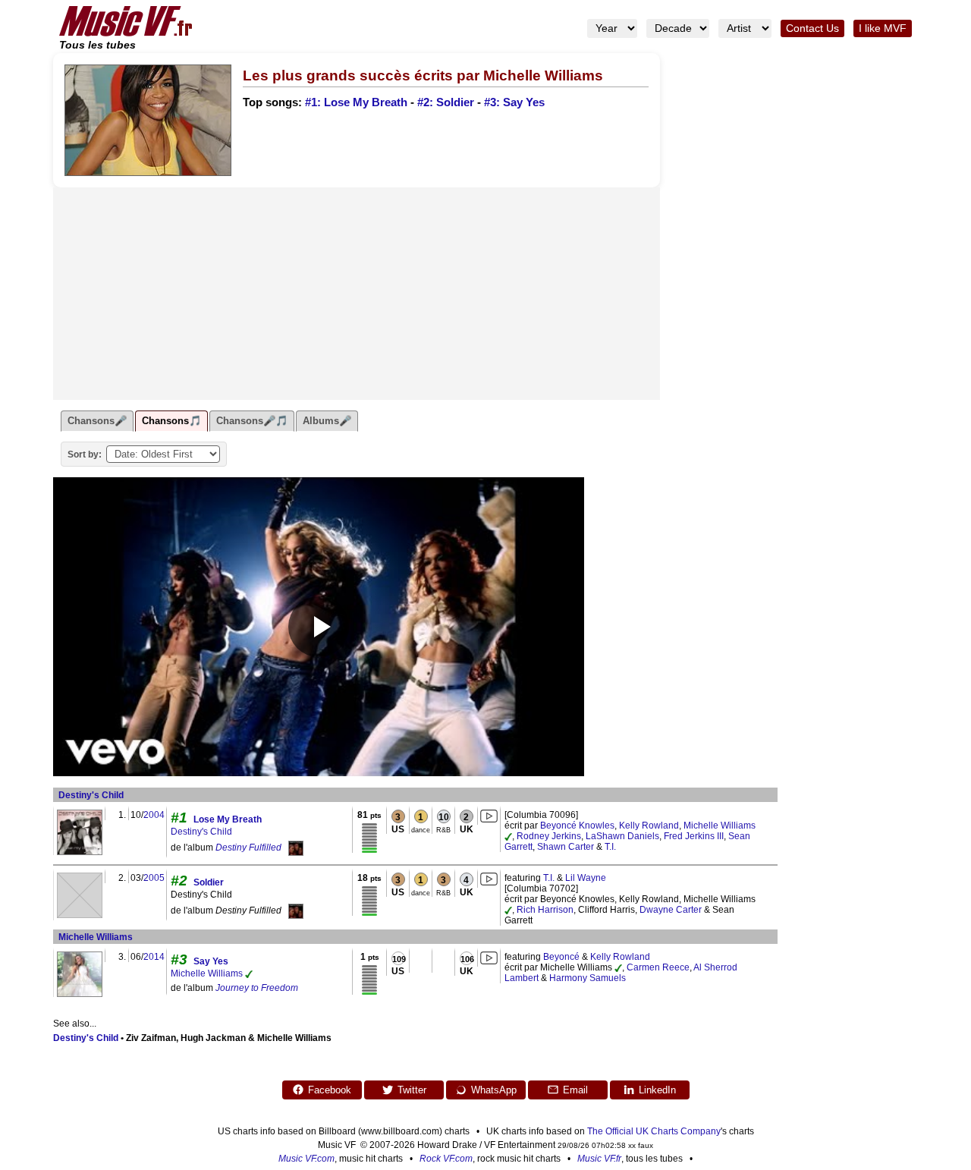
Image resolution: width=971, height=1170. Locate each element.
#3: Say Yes (514, 102)
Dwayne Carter (670, 909)
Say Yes (210, 961)
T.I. (610, 846)
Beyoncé (561, 956)
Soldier (208, 882)
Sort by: (85, 454)
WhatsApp (494, 1090)
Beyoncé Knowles (577, 825)
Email (575, 1090)
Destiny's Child (91, 795)
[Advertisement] (356, 293)
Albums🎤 (327, 420)
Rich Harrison (545, 909)
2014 (154, 956)
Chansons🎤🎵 (252, 420)
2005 (154, 878)
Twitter (412, 1090)
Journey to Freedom (256, 988)
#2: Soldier (445, 102)
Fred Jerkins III (694, 836)
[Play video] (318, 626)
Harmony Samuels (587, 978)
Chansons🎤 (97, 420)
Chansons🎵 (171, 420)
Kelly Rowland (649, 825)
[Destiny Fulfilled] (295, 847)
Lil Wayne (585, 878)
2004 (154, 815)
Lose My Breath (227, 819)
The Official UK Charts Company (654, 1131)
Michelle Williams (719, 825)
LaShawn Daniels (622, 836)
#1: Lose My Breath (356, 102)
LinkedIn (657, 1090)
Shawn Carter (565, 846)
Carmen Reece (658, 967)
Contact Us (812, 28)
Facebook (329, 1090)
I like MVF (883, 28)
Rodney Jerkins (549, 836)
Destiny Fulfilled (248, 847)
